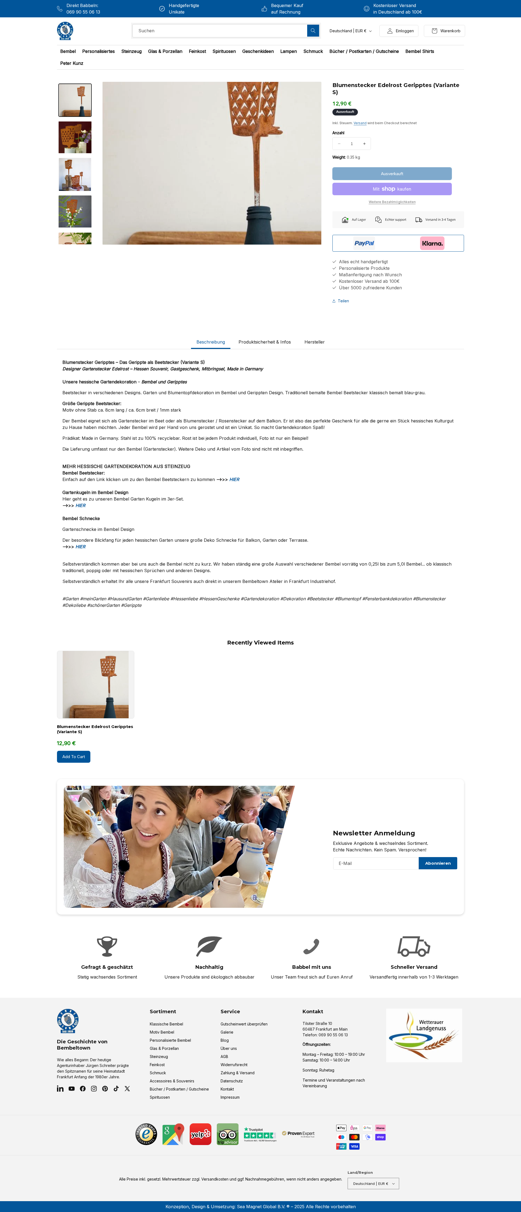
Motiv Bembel (162, 1032)
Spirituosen (160, 1097)
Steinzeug (159, 1056)
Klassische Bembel (166, 1024)
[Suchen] (313, 31)
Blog (225, 1040)
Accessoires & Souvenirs (172, 1081)
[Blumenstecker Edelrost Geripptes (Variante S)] (95, 685)
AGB (224, 1056)
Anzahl (338, 132)
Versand (360, 123)
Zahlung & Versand (238, 1072)
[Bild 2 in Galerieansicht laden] (75, 137)
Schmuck (158, 1072)
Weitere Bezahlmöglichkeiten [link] (392, 202)
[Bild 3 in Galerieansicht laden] (75, 174)
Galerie (227, 1032)
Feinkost (157, 1064)
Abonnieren (438, 863)
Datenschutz (232, 1081)
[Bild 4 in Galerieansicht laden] (75, 211)
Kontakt (227, 1089)
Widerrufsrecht (234, 1064)
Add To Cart (73, 756)
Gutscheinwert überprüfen (244, 1024)
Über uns (229, 1048)
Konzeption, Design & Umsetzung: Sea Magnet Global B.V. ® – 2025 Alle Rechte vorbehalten (261, 1206)
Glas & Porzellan (164, 1048)
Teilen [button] (343, 301)
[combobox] (226, 31)
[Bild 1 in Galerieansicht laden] (75, 100)
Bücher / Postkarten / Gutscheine (179, 1089)
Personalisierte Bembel (170, 1040)
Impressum (230, 1097)
